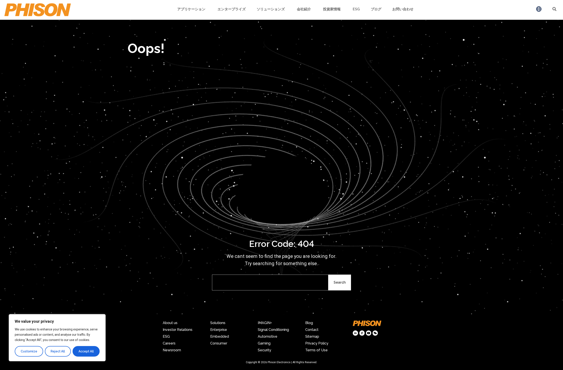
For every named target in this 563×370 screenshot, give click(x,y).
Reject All (58, 351)
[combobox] (270, 282)
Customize (29, 351)
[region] (57, 337)
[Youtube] (368, 333)
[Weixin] (375, 333)
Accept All (86, 351)
